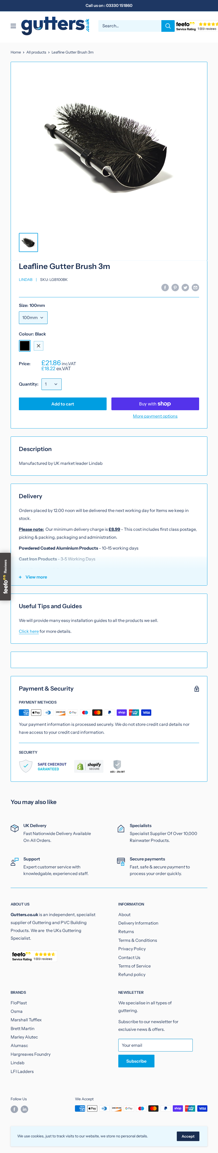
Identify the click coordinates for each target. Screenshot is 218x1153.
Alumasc (19, 1045)
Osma (17, 1011)
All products (36, 52)
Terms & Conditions (137, 940)
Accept (188, 1136)
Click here (29, 631)
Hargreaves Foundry (31, 1054)
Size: (32, 305)
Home (16, 52)
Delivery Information (138, 923)
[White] (38, 346)
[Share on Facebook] (165, 287)
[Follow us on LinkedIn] (24, 1109)
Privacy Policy (132, 948)
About (124, 914)
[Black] (25, 346)
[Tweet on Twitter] (185, 287)
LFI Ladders (22, 1071)
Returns (126, 931)
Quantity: (28, 384)
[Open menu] (13, 26)
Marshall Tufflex (26, 1019)
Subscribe (136, 1061)
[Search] (168, 26)
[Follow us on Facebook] (14, 1109)
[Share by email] (195, 287)
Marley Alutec (24, 1037)
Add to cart (62, 404)
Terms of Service (134, 966)
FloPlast (19, 1002)
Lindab (25, 279)
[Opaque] (52, 346)
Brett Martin (23, 1028)
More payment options (155, 416)
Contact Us (129, 957)
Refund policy (131, 974)
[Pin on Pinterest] (175, 287)
